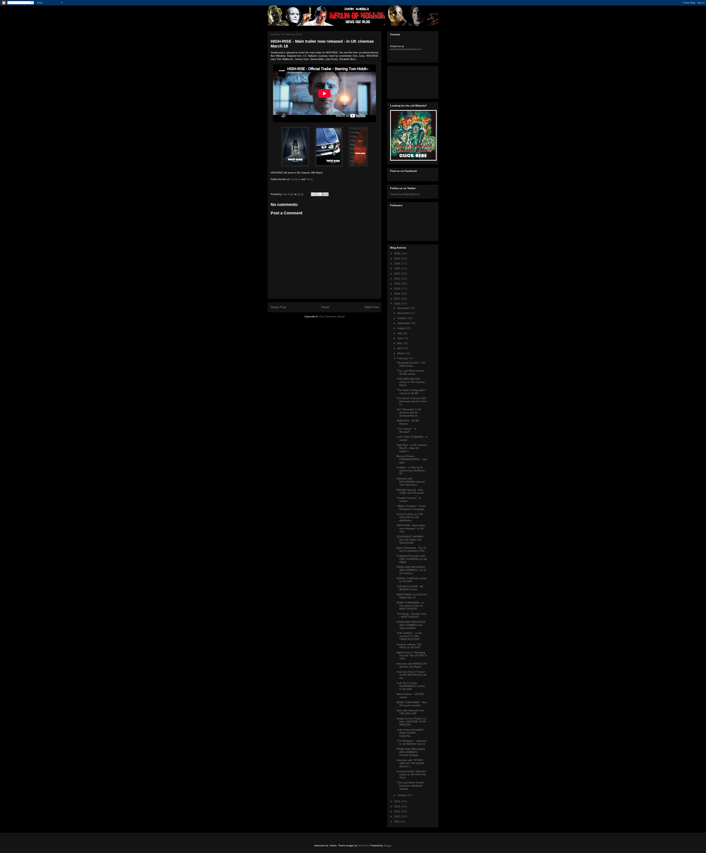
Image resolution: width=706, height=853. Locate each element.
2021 (397, 278)
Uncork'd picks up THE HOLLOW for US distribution (410, 517)
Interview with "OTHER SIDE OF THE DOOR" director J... (411, 763)
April (400, 348)
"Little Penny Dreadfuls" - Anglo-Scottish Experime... (411, 732)
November (403, 313)
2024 (397, 263)
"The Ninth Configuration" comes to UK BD (411, 392)
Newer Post (278, 307)
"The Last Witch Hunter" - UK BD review (411, 372)
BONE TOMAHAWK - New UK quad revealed (412, 704)
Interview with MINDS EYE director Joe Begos (412, 665)
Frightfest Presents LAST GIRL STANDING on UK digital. (412, 559)
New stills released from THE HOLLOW (410, 712)
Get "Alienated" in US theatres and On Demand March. (409, 412)
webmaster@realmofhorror (406, 49)
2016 (397, 303)
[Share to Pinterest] (327, 194)
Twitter (309, 179)
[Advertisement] (406, 81)
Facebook (295, 179)
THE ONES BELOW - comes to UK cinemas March (411, 382)
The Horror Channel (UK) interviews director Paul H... (411, 401)
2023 (397, 268)
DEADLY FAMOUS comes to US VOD (412, 580)
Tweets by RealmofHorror (405, 194)
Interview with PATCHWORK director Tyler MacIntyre (411, 481)
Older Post (371, 307)
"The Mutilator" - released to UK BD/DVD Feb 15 (411, 742)
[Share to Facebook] (323, 194)
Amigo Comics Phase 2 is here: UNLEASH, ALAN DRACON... (411, 721)
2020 (397, 283)
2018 (397, 293)
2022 (397, 273)
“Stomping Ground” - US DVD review (411, 364)
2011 (397, 821)
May (400, 343)
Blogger (387, 845)
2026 (397, 253)
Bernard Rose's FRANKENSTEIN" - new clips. (412, 459)
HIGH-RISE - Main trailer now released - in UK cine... (411, 528)
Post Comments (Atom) (332, 316)
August (401, 328)
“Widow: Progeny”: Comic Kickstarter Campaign (411, 508)
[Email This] (313, 194)
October (402, 318)
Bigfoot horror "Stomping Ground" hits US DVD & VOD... (412, 655)
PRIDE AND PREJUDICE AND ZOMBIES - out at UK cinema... (411, 570)
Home (325, 307)
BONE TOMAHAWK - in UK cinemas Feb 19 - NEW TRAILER (410, 605)
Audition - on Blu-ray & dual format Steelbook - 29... (412, 470)
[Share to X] (320, 194)
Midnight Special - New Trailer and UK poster (410, 491)
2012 (397, 816)
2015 (397, 801)
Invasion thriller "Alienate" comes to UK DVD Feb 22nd (411, 774)
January (402, 795)
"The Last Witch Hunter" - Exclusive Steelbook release (411, 785)
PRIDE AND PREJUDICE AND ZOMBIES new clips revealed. (411, 625)
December (403, 308)
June (400, 338)
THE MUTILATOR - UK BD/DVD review (410, 588)
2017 (397, 298)
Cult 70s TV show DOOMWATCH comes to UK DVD (411, 686)
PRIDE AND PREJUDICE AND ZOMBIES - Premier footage (411, 752)
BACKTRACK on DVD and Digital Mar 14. (412, 596)
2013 (397, 811)
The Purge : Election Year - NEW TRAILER (411, 615)
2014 (397, 806)
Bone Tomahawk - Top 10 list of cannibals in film (411, 549)
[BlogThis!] (316, 194)
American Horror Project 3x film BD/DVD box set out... (411, 674)
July (400, 333)
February (403, 358)
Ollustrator (363, 845)
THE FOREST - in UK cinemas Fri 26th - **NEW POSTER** (409, 636)
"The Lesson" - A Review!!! (406, 430)
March (401, 353)
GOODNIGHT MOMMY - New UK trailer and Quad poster (411, 539)
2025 (397, 258)
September (404, 323)
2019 (397, 288)
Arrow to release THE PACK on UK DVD (409, 646)
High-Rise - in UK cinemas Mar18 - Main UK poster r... (412, 448)
